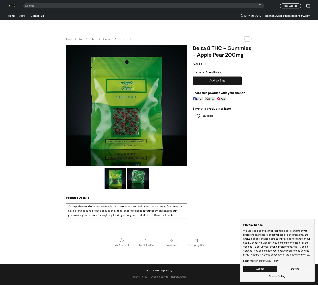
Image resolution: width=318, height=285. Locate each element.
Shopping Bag (196, 245)
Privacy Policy (139, 276)
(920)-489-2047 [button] (251, 15)
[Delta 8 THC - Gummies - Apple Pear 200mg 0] (115, 178)
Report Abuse (178, 276)
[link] (277, 275)
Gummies (107, 39)
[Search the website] (260, 5)
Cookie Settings (159, 276)
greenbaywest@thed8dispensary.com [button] (287, 15)
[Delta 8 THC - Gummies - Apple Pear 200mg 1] (138, 178)
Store (22, 15)
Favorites (171, 245)
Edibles (92, 39)
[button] (12, 6)
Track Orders (147, 245)
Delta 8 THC (125, 39)
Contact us (37, 15)
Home (11, 15)
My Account (121, 245)
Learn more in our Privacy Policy (261, 260)
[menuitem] (244, 39)
